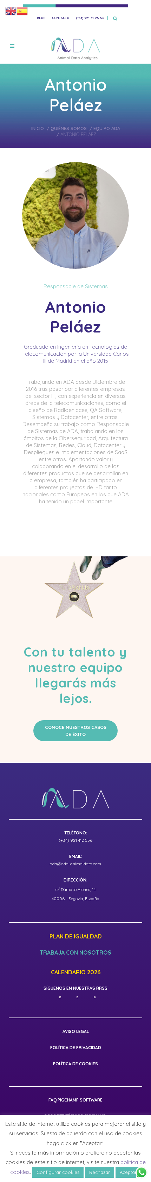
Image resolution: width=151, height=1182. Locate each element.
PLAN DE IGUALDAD (76, 937)
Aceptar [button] (128, 1172)
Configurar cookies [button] (58, 1172)
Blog (41, 18)
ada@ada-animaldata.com (75, 863)
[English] (11, 10)
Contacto (60, 18)
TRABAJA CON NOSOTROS (75, 953)
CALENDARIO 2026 (75, 972)
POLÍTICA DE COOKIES (75, 1063)
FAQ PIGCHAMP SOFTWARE (75, 1100)
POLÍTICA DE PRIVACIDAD (75, 1047)
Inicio (37, 128)
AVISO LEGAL (76, 1031)
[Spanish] (22, 10)
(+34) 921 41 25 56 (90, 18)
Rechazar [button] (99, 1172)
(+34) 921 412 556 (75, 840)
